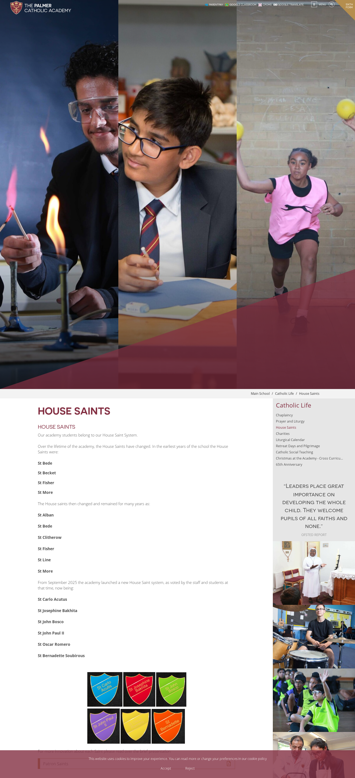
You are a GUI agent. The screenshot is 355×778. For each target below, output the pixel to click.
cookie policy (257, 758)
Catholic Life (284, 393)
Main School (260, 393)
